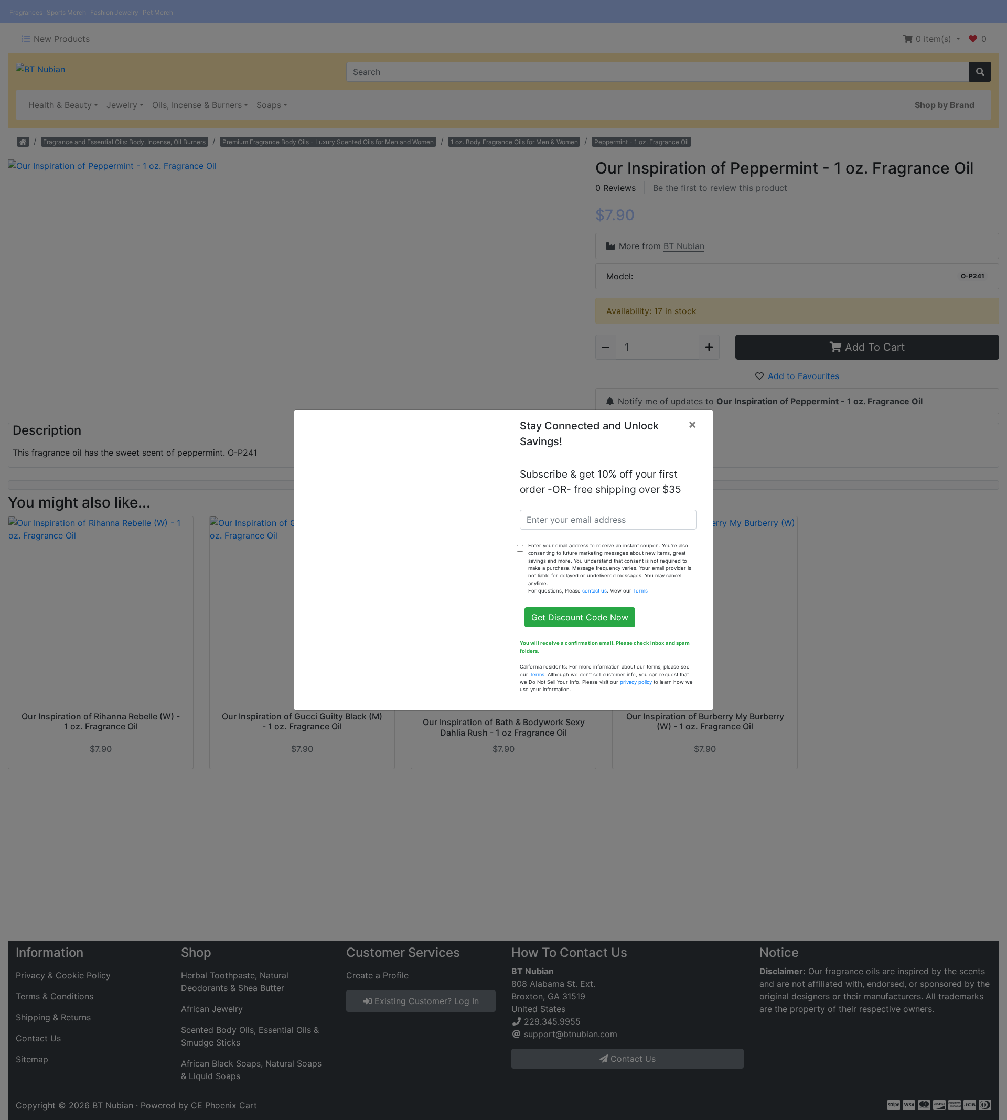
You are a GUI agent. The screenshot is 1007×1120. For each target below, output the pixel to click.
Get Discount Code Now (579, 617)
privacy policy (636, 682)
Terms (640, 591)
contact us (594, 591)
